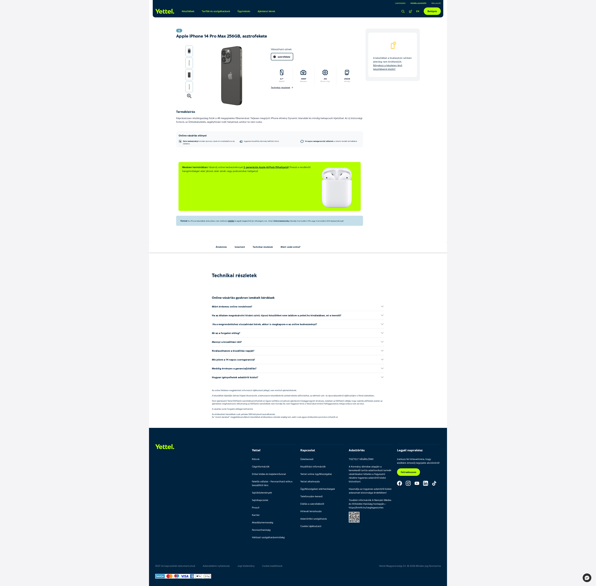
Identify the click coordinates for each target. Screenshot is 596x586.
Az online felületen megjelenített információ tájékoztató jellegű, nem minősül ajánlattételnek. (254, 390)
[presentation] (226, 76)
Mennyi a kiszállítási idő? (227, 341)
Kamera (303, 81)
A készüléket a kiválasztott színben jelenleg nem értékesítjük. (392, 63)
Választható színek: (281, 49)
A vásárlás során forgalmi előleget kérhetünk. (232, 409)
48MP (303, 79)
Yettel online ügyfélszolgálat (316, 473)
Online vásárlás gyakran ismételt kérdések (243, 297)
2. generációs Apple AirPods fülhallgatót (266, 167)
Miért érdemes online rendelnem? (232, 306)
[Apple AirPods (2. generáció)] (337, 188)
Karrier (256, 514)
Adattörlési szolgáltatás (313, 518)
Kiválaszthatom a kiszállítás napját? (233, 350)
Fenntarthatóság (261, 529)
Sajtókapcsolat (260, 499)
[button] (587, 577)
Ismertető (240, 247)
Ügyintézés (243, 11)
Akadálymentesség (262, 522)
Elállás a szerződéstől (312, 503)
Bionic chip (325, 81)
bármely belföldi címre (261, 141)
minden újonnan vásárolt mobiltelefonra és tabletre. (209, 142)
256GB (347, 79)
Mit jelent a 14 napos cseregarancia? (233, 359)
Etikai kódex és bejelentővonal (269, 473)
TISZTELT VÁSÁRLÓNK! (361, 459)
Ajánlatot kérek (266, 11)
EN (417, 11)
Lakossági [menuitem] (400, 3)
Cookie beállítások (272, 565)
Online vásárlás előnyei (193, 135)
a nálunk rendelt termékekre (331, 141)
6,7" (281, 79)
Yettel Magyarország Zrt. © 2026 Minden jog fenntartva (410, 565)
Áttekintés (221, 247)
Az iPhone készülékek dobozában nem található (208, 221)
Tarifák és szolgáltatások (216, 11)
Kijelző (281, 81)
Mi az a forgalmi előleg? (226, 332)
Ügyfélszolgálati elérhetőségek (317, 488)
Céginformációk (260, 466)
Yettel (256, 450)
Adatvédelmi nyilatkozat (216, 565)
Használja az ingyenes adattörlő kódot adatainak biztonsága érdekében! (370, 490)
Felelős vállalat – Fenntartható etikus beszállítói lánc (272, 483)
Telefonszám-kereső (311, 496)
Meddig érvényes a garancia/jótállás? (234, 368)
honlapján (378, 503)
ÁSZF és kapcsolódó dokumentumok (175, 565)
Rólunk (256, 459)
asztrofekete (284, 56)
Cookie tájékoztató (310, 526)
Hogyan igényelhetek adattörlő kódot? (235, 377)
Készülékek (188, 11)
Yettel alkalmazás (310, 481)
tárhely (347, 81)
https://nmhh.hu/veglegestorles (366, 507)
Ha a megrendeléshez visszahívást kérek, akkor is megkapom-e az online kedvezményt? (264, 324)
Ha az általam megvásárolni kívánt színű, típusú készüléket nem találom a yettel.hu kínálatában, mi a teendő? (276, 315)
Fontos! (184, 220)
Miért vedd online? (290, 247)
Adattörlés (357, 450)
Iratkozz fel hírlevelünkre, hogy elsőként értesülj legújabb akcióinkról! (418, 461)
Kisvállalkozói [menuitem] (418, 3)
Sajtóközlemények (262, 492)
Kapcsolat (307, 450)
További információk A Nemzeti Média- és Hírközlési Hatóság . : (370, 503)
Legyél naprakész (410, 450)
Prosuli (255, 507)
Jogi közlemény (246, 565)
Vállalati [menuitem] (436, 3)
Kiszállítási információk (313, 466)
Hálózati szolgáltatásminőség (268, 537)
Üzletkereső (306, 459)
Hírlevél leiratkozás (311, 511)
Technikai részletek (263, 247)
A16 (325, 79)
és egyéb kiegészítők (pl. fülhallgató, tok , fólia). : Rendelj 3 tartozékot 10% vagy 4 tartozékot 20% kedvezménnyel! (289, 221)
